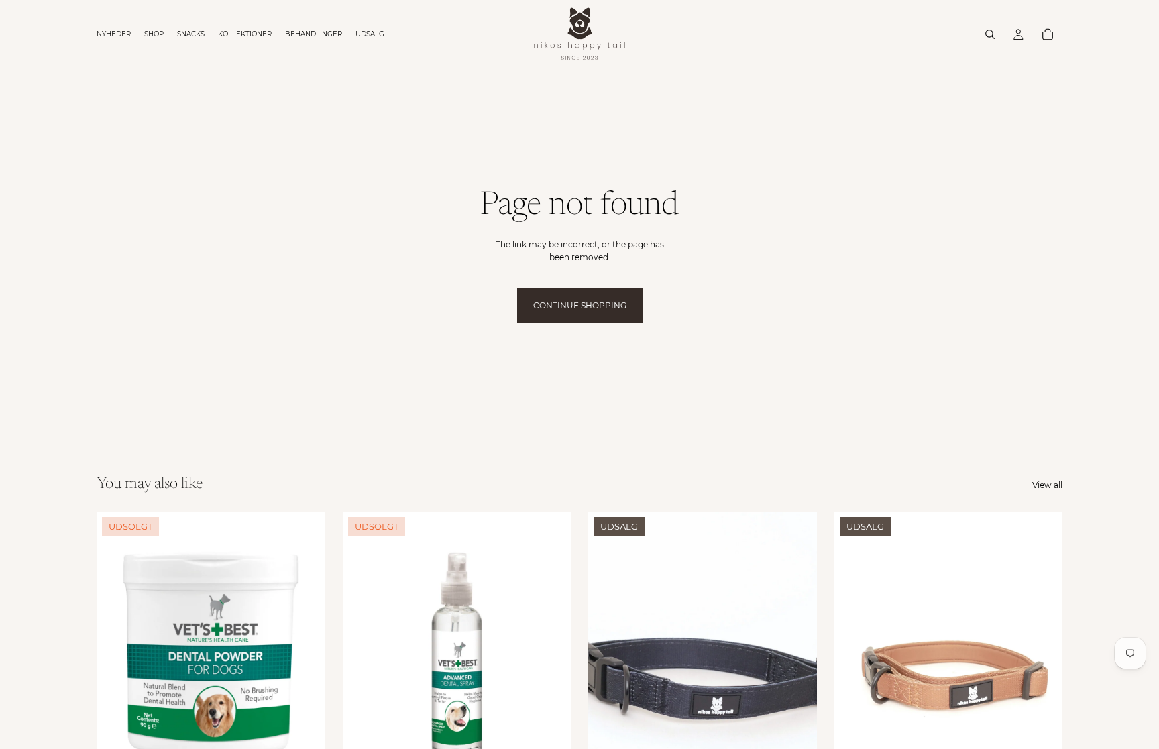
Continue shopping (579, 305)
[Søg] (990, 34)
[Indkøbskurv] (1047, 34)
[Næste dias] (797, 654)
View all (1047, 485)
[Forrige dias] (608, 654)
